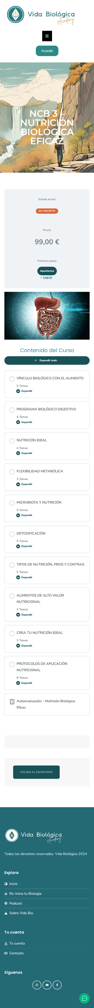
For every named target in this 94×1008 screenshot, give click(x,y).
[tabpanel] (47, 316)
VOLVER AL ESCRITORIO (36, 772)
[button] (47, 36)
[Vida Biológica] (40, 15)
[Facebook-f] (57, 985)
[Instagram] (37, 985)
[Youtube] (47, 985)
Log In (47, 277)
